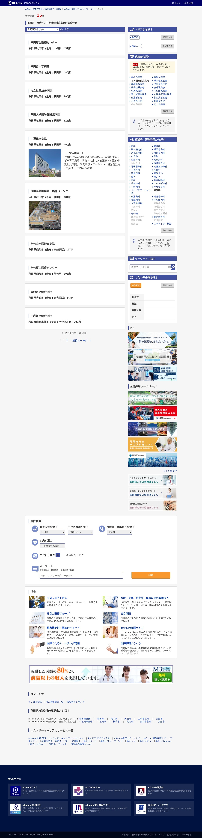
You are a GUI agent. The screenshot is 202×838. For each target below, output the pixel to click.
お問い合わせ (172, 835)
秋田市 (100, 718)
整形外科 (135, 159)
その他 (134, 213)
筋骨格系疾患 (137, 87)
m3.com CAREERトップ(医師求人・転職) (43, 9)
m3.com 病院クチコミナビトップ (78, 9)
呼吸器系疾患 (160, 80)
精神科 (157, 146)
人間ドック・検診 (163, 223)
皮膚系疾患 (159, 87)
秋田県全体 (84, 718)
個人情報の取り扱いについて (144, 835)
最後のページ (80, 340)
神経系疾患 (136, 77)
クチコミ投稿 (35, 702)
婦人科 (157, 176)
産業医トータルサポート (84, 741)
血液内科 (135, 196)
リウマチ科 (159, 187)
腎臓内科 (135, 200)
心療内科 (135, 187)
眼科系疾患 (159, 77)
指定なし (136, 46)
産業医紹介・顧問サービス (54, 741)
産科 (133, 176)
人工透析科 (136, 203)
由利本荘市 (143, 718)
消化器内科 (136, 153)
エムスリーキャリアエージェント (66, 738)
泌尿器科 (135, 173)
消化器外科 (159, 196)
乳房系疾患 (136, 90)
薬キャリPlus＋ (37, 744)
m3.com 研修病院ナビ (155, 738)
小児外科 (135, 170)
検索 (151, 575)
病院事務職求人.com (81, 744)
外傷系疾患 (159, 101)
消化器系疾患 (160, 84)
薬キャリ (131, 741)
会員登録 (188, 3)
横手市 (114, 718)
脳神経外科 (159, 163)
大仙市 (127, 718)
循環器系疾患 (137, 84)
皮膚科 (157, 170)
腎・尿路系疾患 (139, 94)
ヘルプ (162, 835)
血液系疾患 (136, 97)
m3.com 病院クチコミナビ (127, 738)
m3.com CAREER (37, 738)
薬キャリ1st (145, 741)
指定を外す (167, 37)
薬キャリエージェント (111, 741)
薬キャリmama (163, 741)
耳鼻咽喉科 (159, 180)
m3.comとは (186, 835)
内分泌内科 (159, 200)
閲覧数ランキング (76, 702)
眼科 (133, 180)
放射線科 (135, 183)
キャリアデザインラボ (98, 738)
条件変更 (136, 285)
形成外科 (158, 159)
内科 (133, 146)
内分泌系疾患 (160, 90)
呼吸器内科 (159, 149)
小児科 (134, 156)
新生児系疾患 (160, 97)
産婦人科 (158, 173)
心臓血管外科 (160, 166)
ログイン (176, 3)
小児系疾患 (136, 101)
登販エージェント (58, 744)
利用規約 (125, 835)
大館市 (159, 718)
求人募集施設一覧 (54, 702)
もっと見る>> (170, 470)
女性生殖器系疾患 (163, 94)
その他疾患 (159, 104)
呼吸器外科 (136, 166)
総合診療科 (159, 217)
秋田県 (135, 37)
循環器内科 (159, 153)
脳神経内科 (136, 149)
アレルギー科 (160, 183)
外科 (156, 156)
